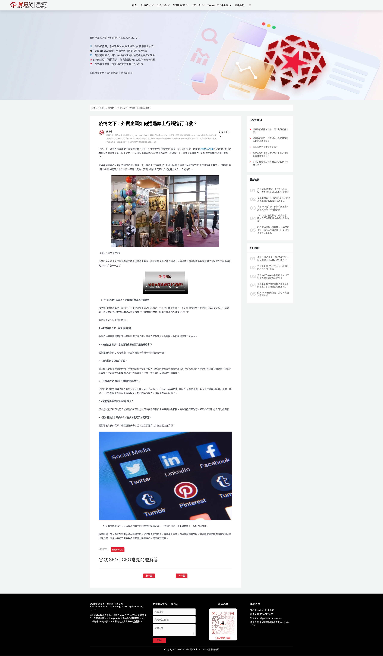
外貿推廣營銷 (117, 550)
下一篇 (181, 575)
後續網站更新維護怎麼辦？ (265, 147)
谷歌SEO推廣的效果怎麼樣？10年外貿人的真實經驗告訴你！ (273, 276)
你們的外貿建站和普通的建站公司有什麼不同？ (270, 163)
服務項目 (146, 5)
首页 (93, 108)
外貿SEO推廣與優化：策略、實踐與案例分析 (273, 294)
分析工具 (162, 5)
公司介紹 (196, 5)
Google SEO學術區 (218, 5)
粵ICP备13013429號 (200, 649)
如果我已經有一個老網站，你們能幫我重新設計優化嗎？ (270, 139)
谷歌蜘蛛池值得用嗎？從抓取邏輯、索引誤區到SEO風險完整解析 (273, 190)
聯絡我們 (239, 5)
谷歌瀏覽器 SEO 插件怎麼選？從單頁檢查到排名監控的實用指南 (273, 199)
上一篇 (149, 575)
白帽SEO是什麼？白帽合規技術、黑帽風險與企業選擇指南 (273, 208)
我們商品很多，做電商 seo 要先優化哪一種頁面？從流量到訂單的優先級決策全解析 (273, 230)
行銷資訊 (101, 108)
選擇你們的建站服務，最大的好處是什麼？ (270, 131)
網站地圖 (215, 649)
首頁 (134, 5)
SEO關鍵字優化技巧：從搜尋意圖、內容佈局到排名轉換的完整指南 (273, 218)
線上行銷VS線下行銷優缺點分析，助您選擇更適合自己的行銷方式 (273, 258)
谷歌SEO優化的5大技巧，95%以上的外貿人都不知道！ (273, 267)
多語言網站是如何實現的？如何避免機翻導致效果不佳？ (270, 154)
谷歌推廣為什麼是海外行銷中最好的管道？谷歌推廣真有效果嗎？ (273, 285)
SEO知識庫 (179, 5)
